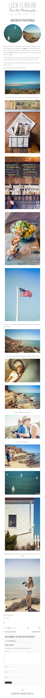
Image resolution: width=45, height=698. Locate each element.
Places (10, 627)
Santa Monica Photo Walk (36, 631)
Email (6, 671)
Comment (7, 651)
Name (6, 666)
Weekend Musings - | (13, 640)
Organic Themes (23, 693)
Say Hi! (15, 14)
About (11, 14)
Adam (11, 52)
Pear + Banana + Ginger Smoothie (10, 631)
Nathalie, (24, 48)
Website (6, 677)
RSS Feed (29, 693)
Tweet (28, 627)
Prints (30, 14)
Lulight (22, 7)
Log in (33, 693)
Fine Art (20, 14)
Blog (34, 14)
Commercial (25, 14)
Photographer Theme (15, 693)
